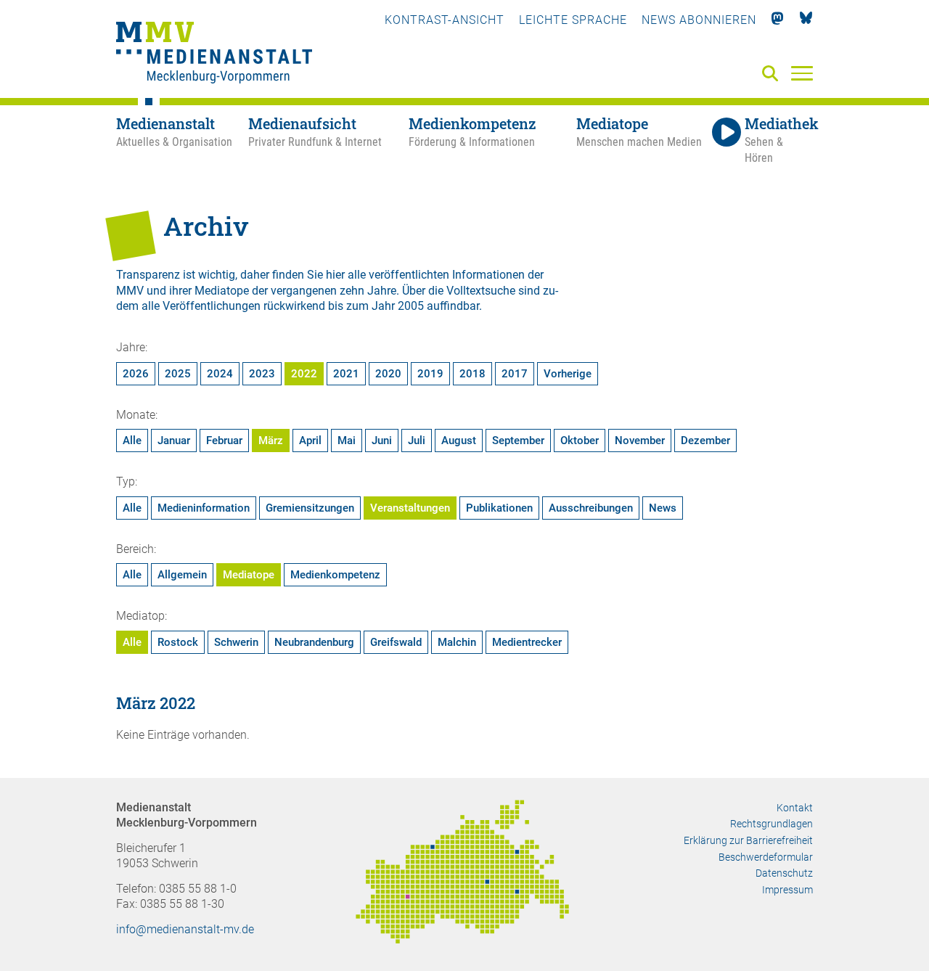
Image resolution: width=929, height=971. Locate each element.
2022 (304, 373)
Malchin (457, 642)
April (310, 440)
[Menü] (802, 72)
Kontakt (795, 808)
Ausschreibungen (591, 508)
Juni (382, 440)
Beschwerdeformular (766, 857)
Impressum (787, 890)
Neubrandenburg (314, 642)
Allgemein (182, 574)
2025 (178, 373)
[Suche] (773, 74)
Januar (173, 440)
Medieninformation (203, 508)
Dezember (705, 440)
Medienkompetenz (335, 574)
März (270, 440)
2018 (472, 373)
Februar (224, 440)
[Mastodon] (778, 20)
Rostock (177, 642)
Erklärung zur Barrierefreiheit (748, 840)
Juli (416, 440)
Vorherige (568, 373)
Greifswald (396, 642)
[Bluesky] (806, 20)
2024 (220, 373)
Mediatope (248, 574)
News (662, 508)
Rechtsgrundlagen (771, 823)
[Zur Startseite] (214, 54)
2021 (346, 373)
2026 (136, 373)
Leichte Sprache (573, 20)
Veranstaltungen (410, 508)
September (518, 440)
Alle (132, 440)
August (458, 440)
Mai (346, 440)
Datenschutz (784, 873)
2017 (515, 373)
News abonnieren (699, 20)
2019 (430, 373)
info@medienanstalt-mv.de (185, 929)
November (640, 440)
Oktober (579, 440)
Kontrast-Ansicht (444, 20)
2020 (388, 373)
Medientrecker (527, 642)
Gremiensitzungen (310, 508)
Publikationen (499, 508)
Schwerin (236, 642)
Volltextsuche (480, 291)
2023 (262, 373)
